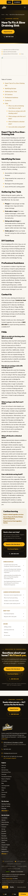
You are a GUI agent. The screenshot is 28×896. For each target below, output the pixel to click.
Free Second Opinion (13, 549)
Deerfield (3, 831)
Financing (3, 774)
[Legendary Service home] (4, 7)
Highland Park (4, 851)
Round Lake (4, 838)
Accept (5, 887)
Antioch (3, 842)
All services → (5, 810)
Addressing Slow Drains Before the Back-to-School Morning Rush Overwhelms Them (12, 577)
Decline (12, 887)
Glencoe (3, 820)
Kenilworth (4, 849)
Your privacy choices (21, 887)
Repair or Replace (5, 779)
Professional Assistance (11, 97)
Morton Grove (4, 824)
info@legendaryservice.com (10, 753)
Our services (7, 635)
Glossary (6, 632)
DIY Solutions (8, 94)
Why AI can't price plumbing (11, 598)
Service (24, 894)
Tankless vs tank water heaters (11, 600)
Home (2, 14)
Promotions (4, 781)
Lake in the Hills (5, 822)
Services (3, 767)
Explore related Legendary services (13, 514)
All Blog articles (7, 627)
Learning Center (5, 785)
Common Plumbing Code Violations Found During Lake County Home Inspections (12, 570)
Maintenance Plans (6, 772)
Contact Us (8, 100)
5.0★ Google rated (21, 861)
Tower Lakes (4, 847)
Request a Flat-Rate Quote (13, 544)
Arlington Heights (5, 844)
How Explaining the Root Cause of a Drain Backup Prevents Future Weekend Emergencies (12, 583)
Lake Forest (4, 840)
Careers (3, 794)
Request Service (8, 31)
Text (15, 894)
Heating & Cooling (5, 804)
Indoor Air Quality (5, 806)
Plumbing (17, 2)
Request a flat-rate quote (10, 616)
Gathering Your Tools (11, 91)
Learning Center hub (9, 629)
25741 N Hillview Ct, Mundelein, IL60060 (13, 742)
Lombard (3, 826)
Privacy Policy (9, 878)
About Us (3, 765)
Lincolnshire (4, 818)
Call (5, 894)
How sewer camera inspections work (13, 595)
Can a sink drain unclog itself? (16, 127)
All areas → (4, 853)
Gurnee (3, 829)
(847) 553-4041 (10, 36)
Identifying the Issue (10, 88)
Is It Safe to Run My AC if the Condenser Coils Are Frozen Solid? (12, 565)
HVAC (9, 2)
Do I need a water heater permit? (12, 603)
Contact (3, 796)
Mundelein (3, 835)
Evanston (3, 833)
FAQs (6, 103)
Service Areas (4, 770)
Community (4, 792)
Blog (7, 14)
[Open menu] (25, 7)
